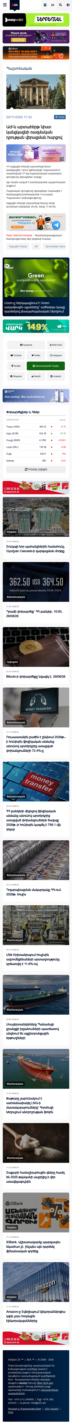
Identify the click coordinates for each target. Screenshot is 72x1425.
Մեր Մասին (51, 1408)
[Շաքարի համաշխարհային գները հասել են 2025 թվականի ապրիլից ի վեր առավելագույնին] (36, 1143)
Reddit (37, 376)
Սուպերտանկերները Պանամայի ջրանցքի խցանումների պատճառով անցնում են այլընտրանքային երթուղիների (32, 1031)
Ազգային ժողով (18, 246)
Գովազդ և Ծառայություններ (24, 1408)
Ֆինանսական (16, 597)
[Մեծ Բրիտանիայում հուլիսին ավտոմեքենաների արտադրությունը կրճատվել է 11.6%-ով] (36, 925)
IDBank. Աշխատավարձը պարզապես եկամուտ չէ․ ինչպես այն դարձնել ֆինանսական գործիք (33, 1246)
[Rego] (36, 222)
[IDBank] (36, 52)
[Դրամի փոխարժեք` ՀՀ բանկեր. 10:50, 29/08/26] (36, 582)
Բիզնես (12, 531)
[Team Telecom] (36, 153)
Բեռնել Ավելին (37, 469)
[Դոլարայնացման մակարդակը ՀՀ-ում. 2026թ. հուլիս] (36, 860)
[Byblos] (36, 36)
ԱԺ (36, 246)
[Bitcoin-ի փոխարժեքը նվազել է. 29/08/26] (36, 647)
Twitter (37, 355)
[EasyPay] (36, 19)
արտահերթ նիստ (56, 246)
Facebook (27, 345)
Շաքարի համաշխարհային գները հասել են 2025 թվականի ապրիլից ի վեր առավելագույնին (35, 1177)
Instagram (57, 355)
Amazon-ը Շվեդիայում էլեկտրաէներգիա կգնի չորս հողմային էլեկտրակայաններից (35, 1316)
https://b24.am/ (45, 1383)
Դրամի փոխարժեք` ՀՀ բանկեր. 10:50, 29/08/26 (34, 614)
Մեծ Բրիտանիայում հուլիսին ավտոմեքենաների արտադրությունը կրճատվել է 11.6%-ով (33, 959)
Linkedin (56, 376)
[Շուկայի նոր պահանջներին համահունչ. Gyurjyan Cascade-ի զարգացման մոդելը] (36, 517)
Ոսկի (9, 454)
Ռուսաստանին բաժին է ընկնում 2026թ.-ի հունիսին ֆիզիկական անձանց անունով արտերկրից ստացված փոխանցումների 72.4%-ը (36, 743)
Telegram (17, 376)
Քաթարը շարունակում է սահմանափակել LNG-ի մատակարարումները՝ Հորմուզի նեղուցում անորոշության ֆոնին (29, 1105)
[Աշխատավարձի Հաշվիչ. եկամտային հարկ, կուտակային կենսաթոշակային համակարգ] (45, 5)
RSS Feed (57, 345)
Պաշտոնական (19, 68)
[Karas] (36, 487)
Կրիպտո (12, 662)
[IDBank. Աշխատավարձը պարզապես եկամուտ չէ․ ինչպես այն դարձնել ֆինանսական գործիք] (36, 1212)
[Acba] (36, 326)
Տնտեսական (15, 940)
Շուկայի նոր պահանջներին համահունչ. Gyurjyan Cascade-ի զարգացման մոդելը (35, 549)
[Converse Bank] (36, 395)
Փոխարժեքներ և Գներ (22, 412)
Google (17, 366)
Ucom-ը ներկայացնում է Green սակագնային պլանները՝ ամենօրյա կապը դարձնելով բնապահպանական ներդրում (34, 307)
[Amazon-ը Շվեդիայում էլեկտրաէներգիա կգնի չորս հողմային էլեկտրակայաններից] (36, 1282)
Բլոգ (10, 1412)
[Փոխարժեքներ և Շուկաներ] (53, 5)
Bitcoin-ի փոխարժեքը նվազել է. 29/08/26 (35, 676)
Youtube (17, 355)
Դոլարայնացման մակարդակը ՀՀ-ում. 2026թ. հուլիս (34, 892)
